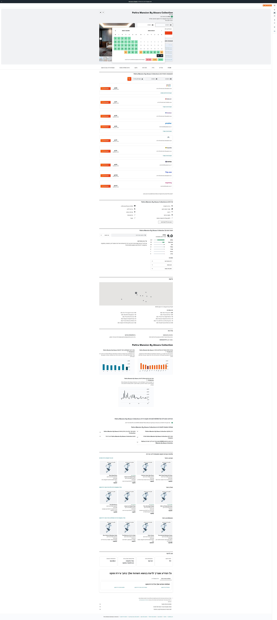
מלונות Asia (160, 616)
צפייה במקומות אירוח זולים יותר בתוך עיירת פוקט (110, 487)
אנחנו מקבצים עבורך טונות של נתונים (162, 606)
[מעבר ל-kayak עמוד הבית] (267, 5)
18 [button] (154, 48)
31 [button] (158, 55)
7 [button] (144, 42)
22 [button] (141, 48)
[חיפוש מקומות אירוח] (274, 12)
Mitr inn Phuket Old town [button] (166, 506)
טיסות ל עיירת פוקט (165, 587)
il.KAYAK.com (170, 616)
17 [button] (158, 48)
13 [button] (147, 45)
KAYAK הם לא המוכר (166, 604)
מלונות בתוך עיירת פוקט (119, 587)
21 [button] (144, 48)
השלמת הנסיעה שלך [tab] (166, 578)
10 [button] (158, 45)
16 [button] (161, 48)
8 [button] (129, 42)
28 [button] (144, 52)
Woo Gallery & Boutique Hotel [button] (110, 535)
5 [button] (151, 42)
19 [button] (151, 48)
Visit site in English (133, 1)
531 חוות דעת (164, 16)
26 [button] (151, 52)
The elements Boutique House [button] (165, 535)
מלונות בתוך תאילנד (152, 616)
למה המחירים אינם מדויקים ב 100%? (162, 609)
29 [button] (141, 52)
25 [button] (154, 52)
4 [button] (154, 42)
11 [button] (154, 45)
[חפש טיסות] (274, 9)
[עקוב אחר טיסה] (274, 23)
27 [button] (147, 52)
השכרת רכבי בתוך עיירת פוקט (141, 587)
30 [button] (161, 55)
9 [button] (161, 45)
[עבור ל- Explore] (274, 20)
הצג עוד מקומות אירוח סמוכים (106, 458)
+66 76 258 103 (169, 20)
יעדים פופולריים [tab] (155, 578)
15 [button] (140, 45)
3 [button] (158, 42)
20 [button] (148, 48)
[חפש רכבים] (274, 15)
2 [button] (161, 42)
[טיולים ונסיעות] (274, 27)
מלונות (165, 616)
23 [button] (161, 52)
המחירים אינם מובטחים (143, 599)
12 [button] (151, 45)
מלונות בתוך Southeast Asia (134, 616)
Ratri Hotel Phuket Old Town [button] (165, 475)
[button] (1, 1)
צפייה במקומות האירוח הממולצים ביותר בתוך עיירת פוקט (112, 518)
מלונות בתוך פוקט (144, 616)
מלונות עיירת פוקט (123, 616)
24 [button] (158, 52)
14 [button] (144, 45)
